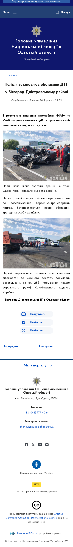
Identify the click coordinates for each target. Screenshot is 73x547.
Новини (13, 75)
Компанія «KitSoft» (27, 533)
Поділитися (37, 322)
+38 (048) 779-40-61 (36, 412)
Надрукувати (37, 314)
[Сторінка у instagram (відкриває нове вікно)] (47, 444)
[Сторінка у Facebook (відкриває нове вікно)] (26, 444)
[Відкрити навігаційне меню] (14, 12)
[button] (36, 365)
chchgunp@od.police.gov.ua (37, 427)
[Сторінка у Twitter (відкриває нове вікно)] (33, 444)
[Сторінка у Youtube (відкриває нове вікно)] (40, 444)
